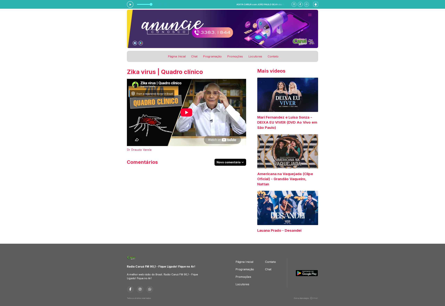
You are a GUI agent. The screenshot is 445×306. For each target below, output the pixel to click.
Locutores (255, 56)
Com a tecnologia (301, 298)
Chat (194, 56)
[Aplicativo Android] (315, 4)
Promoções (235, 56)
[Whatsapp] (306, 4)
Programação (212, 56)
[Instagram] (294, 4)
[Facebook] (300, 4)
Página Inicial (177, 56)
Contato (273, 56)
